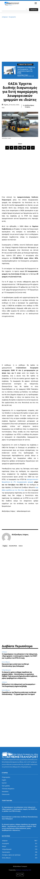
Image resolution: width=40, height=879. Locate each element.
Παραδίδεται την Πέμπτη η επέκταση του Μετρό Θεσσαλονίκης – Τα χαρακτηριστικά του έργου (19, 693)
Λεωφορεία (12, 17)
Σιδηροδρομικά (6, 670)
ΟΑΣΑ (21, 546)
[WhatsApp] (16, 148)
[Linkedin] (20, 148)
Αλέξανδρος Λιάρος (22, 75)
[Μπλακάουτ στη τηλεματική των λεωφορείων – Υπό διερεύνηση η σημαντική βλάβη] (10, 70)
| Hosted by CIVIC (26, 870)
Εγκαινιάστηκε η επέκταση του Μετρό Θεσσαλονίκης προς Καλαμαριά (15, 665)
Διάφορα (5, 17)
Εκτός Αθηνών (6, 662)
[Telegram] (24, 148)
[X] (11, 148)
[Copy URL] (33, 148)
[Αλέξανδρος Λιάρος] (6, 537)
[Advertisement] (20, 39)
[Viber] (28, 148)
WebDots (18, 870)
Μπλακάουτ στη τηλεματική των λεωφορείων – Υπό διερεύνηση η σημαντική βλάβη (19, 685)
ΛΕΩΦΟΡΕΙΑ (13, 546)
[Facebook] (7, 148)
